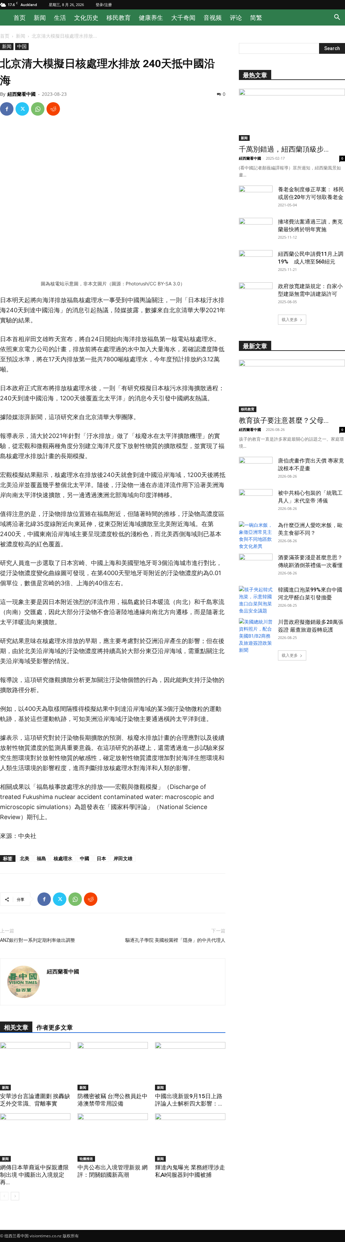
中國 (84, 858)
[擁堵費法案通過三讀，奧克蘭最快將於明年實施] (256, 229)
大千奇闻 (183, 17)
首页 (19, 17)
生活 (60, 17)
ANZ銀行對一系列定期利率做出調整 (37, 940)
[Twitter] (22, 109)
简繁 (256, 17)
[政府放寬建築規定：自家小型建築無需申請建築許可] (256, 294)
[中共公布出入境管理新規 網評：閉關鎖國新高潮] (112, 1137)
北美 (24, 858)
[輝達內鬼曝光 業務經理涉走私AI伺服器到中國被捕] (190, 1137)
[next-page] (15, 1196)
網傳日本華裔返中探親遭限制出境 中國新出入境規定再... (34, 1175)
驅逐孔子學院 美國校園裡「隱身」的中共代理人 (175, 940)
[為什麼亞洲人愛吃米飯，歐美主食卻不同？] (256, 535)
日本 (101, 858)
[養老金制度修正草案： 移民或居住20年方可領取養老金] (256, 197)
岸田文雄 (123, 858)
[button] (337, 18)
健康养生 (151, 17)
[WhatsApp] (37, 109)
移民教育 (118, 17)
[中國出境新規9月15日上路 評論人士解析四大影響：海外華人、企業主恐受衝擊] (190, 1066)
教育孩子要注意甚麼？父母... (284, 420)
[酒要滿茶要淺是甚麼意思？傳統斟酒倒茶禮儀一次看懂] (256, 565)
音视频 (212, 17)
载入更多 (290, 319)
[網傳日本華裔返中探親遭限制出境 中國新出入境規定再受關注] (35, 1137)
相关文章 (16, 1027)
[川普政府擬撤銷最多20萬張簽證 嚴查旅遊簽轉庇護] (256, 635)
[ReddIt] (53, 109)
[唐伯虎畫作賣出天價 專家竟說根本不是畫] (256, 468)
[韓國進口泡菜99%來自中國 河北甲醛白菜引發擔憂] (256, 600)
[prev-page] (4, 1196)
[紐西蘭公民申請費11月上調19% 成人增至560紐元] (256, 262)
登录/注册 (104, 4)
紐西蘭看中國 (21, 94)
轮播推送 (86, 1158)
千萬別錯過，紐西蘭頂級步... (284, 149)
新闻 (40, 17)
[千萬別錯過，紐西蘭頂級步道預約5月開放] (292, 115)
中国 (22, 46)
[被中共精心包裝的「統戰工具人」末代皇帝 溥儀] (256, 501)
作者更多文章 (54, 1027)
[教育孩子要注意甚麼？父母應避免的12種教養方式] (292, 386)
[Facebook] (6, 109)
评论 (236, 17)
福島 (41, 858)
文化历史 (86, 17)
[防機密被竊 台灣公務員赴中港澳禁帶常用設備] (112, 1066)
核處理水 (63, 858)
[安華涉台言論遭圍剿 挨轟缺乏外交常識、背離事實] (35, 1066)
